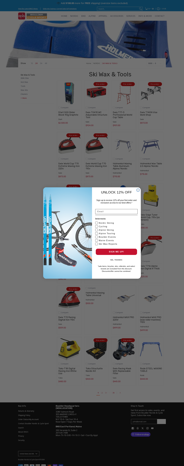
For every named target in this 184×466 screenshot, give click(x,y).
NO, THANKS (116, 260)
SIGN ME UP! (116, 252)
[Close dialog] (138, 190)
